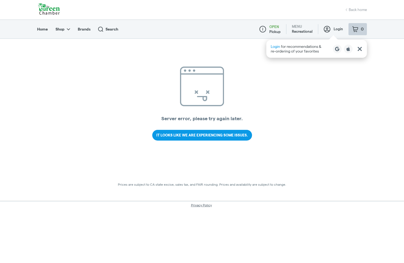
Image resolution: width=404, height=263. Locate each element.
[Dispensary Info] (262, 29)
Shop (60, 29)
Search (112, 29)
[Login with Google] (337, 49)
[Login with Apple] (348, 49)
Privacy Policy (201, 205)
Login (338, 29)
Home (42, 29)
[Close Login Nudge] (360, 49)
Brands (84, 29)
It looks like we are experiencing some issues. (202, 135)
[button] (316, 49)
